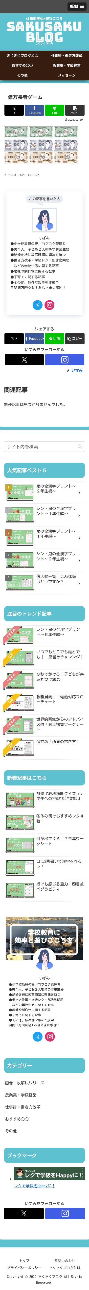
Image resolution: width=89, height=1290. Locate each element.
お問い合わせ (64, 1260)
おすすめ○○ (17, 1119)
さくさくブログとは (64, 1268)
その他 (11, 1131)
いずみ (44, 238)
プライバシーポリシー (24, 1268)
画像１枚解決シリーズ (24, 1083)
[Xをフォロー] (38, 305)
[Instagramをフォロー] (49, 305)
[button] (75, 110)
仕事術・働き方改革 (23, 1107)
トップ (24, 1260)
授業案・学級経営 (21, 1095)
